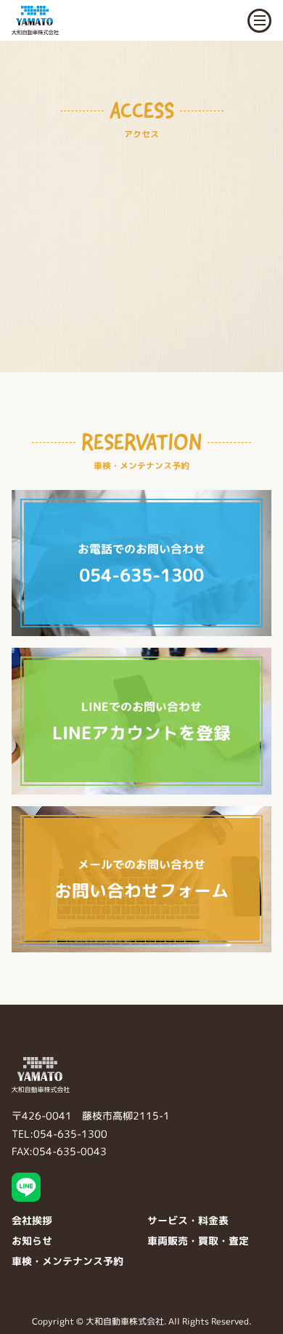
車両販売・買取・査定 (198, 1240)
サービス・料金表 (188, 1220)
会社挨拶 (32, 1220)
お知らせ (32, 1240)
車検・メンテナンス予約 (67, 1261)
